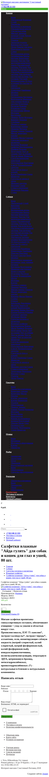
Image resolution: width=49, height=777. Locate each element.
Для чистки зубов (18, 31)
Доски (21, 117)
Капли (14, 174)
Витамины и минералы (21, 26)
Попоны (21, 312)
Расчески (15, 106)
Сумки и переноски (19, 188)
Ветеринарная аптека (20, 54)
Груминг (14, 95)
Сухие (21, 36)
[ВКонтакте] (10, 514)
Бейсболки (15, 303)
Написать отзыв (20, 591)
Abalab (45, 774)
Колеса (14, 414)
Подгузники (16, 151)
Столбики (15, 122)
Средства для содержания (22, 472)
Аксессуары (16, 458)
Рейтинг (4, 689)
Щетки (27, 111)
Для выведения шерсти (21, 29)
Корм (13, 17)
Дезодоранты (24, 428)
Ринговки (23, 253)
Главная (9, 566)
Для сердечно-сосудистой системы (21, 75)
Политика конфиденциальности (20, 727)
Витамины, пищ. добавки (22, 262)
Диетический (16, 20)
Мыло (13, 328)
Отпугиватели (17, 163)
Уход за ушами (17, 156)
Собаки (9, 569)
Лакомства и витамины (21, 389)
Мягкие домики (18, 131)
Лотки (13, 47)
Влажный (27, 20)
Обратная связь (12, 735)
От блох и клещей (19, 242)
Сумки (14, 192)
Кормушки (15, 394)
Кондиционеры (26, 147)
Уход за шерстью (24, 337)
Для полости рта (25, 70)
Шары (20, 414)
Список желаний (13, 752)
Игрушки (15, 113)
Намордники (16, 251)
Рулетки (14, 255)
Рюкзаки (24, 190)
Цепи (28, 255)
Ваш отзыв (5, 702)
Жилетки (15, 305)
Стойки (14, 299)
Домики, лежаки (18, 407)
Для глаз (22, 61)
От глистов (24, 83)
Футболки (15, 317)
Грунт (13, 461)
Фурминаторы (17, 111)
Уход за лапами (17, 335)
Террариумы (16, 485)
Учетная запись (12, 747)
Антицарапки (17, 97)
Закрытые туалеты (19, 42)
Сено (26, 423)
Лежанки (23, 120)
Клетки (14, 283)
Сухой (13, 22)
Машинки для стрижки (21, 100)
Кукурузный (24, 421)
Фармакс (19, 593)
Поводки (15, 253)
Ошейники (26, 90)
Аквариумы (16, 456)
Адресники (16, 90)
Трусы (25, 330)
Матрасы (23, 129)
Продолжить (6, 716)
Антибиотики (17, 56)
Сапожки (15, 315)
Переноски (15, 190)
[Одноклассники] (10, 519)
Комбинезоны (24, 308)
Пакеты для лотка (24, 47)
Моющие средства (19, 183)
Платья (14, 312)
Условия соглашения (15, 740)
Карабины (25, 249)
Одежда (14, 301)
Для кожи (23, 67)
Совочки (29, 138)
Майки (23, 310)
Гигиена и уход (17, 425)
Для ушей (23, 79)
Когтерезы (27, 97)
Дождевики (26, 303)
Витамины (15, 441)
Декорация (15, 463)
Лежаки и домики (18, 124)
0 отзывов (7, 591)
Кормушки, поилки (19, 391)
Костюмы (15, 310)
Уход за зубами (24, 154)
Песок (21, 423)
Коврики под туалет (19, 45)
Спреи (23, 108)
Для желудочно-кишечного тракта (21, 63)
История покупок (13, 750)
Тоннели (29, 131)
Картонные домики (19, 126)
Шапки (23, 317)
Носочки (30, 310)
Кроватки (29, 409)
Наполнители (17, 38)
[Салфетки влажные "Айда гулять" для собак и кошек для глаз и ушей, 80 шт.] (24, 589)
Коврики (15, 120)
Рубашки (29, 312)
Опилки (14, 423)
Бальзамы (15, 145)
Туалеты (14, 40)
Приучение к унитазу (20, 49)
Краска (28, 326)
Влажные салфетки (19, 324)
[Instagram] (10, 524)
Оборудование (17, 405)
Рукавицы (15, 108)
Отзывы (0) (14, 614)
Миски (22, 138)
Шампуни (28, 156)
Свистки (22, 255)
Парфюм (14, 149)
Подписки (10, 754)
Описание (5, 614)
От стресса (22, 244)
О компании (11, 722)
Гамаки (14, 409)
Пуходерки (23, 104)
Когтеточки (16, 115)
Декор (13, 487)
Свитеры (23, 315)
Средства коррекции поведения (20, 159)
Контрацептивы (18, 81)
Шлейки (14, 92)
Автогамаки (16, 371)
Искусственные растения (22, 465)
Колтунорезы (16, 99)
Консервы (15, 205)
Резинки (23, 106)
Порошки (15, 186)
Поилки (29, 296)
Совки (14, 51)
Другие (28, 36)
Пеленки (23, 149)
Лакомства (15, 24)
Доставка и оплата (14, 725)
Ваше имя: (5, 686)
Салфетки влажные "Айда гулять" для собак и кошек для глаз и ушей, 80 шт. (26, 576)
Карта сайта (11, 737)
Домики (14, 117)
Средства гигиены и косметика (20, 141)
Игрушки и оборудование (22, 443)
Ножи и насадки (18, 271)
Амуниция (15, 88)
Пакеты (20, 378)
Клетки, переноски (19, 398)
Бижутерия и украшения (21, 260)
